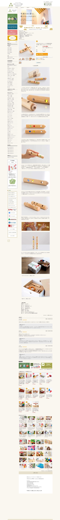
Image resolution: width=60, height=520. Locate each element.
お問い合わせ (22, 7)
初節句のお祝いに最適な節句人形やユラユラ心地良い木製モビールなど (48, 436)
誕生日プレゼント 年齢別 (22, 34)
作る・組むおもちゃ (10, 81)
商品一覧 (20, 38)
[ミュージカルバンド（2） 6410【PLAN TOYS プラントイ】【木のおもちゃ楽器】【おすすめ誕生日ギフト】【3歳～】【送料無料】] (36, 404)
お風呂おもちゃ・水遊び (11, 78)
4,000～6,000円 (10, 49)
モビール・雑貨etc (10, 84)
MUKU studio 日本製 (10, 105)
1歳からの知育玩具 (10, 82)
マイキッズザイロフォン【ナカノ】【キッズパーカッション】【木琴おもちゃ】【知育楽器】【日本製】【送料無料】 (28, 381)
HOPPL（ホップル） (10, 138)
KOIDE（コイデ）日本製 (11, 99)
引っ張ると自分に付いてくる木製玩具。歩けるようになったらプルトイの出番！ (31, 421)
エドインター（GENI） (10, 118)
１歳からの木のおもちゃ (11, 148)
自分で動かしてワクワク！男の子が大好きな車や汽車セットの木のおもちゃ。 (31, 429)
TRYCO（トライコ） (10, 128)
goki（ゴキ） (9, 124)
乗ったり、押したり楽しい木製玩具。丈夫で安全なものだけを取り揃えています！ (48, 421)
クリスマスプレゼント (22, 39)
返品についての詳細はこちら (40, 58)
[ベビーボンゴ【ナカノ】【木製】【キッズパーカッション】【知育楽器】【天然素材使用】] (36, 391)
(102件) (44, 59)
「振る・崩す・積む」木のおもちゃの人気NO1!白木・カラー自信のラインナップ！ (40, 421)
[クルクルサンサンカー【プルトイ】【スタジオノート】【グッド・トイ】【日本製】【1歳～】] (29, 404)
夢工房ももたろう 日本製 (11, 111)
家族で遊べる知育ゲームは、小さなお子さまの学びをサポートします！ (31, 436)
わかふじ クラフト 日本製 (11, 108)
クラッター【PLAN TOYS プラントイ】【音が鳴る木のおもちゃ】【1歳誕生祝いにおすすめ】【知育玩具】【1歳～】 (22, 409)
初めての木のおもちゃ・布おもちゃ (23, 32)
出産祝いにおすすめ (10, 57)
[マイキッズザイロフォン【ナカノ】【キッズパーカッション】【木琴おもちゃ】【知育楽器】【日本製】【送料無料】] (29, 376)
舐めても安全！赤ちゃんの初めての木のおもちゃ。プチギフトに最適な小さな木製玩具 (23, 421)
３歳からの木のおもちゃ (11, 151)
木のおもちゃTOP (10, 7)
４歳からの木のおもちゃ (11, 153)
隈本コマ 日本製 (10, 95)
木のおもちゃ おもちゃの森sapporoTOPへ (46, 369)
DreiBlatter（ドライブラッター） (12, 135)
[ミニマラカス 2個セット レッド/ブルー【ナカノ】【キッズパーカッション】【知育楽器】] (49, 376)
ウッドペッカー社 (10, 115)
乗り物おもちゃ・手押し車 (11, 68)
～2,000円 (20, 37)
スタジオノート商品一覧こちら (47, 315)
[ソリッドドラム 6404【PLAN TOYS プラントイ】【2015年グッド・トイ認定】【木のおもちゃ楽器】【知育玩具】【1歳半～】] (29, 391)
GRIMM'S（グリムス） (10, 121)
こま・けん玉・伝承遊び (11, 79)
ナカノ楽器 (9, 131)
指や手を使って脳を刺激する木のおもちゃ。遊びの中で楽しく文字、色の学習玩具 (23, 436)
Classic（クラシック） (10, 122)
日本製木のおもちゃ (21, 35)
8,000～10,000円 (10, 52)
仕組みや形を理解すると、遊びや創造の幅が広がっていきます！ (39, 436)
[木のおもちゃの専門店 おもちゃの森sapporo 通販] (15, 6)
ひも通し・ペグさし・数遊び (11, 75)
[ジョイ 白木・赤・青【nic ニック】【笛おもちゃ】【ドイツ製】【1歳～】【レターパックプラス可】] (49, 391)
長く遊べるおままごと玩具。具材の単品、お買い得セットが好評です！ (23, 429)
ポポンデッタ (9, 141)
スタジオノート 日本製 (22, 31)
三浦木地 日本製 (10, 109)
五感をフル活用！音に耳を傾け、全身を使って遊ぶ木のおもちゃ (48, 429)
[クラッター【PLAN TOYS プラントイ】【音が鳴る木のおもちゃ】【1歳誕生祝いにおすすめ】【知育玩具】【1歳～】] (22, 404)
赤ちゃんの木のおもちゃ (11, 147)
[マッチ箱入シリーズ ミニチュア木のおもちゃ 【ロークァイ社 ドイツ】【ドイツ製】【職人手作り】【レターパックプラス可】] (42, 376)
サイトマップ (33, 7)
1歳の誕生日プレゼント (29, 34)
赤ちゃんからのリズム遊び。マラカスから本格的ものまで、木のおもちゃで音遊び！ (39, 429)
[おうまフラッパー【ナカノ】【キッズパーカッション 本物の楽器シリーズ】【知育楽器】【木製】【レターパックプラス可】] (36, 376)
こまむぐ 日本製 (10, 96)
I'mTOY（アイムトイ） (10, 112)
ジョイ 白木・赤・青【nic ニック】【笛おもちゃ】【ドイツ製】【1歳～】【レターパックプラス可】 (49, 396)
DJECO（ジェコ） (10, 125)
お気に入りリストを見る (11, 157)
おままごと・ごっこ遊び (11, 69)
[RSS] (9, 241)
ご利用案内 (16, 7)
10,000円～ (9, 53)
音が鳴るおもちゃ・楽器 (11, 72)
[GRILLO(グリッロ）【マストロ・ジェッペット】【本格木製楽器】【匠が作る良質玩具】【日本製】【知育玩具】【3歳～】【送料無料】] (22, 391)
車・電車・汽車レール (10, 71)
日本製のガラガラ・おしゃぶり (29, 35)
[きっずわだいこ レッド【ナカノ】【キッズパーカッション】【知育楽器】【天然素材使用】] (42, 391)
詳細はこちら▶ (32, 275)
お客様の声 (28, 7)
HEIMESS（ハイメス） (10, 134)
